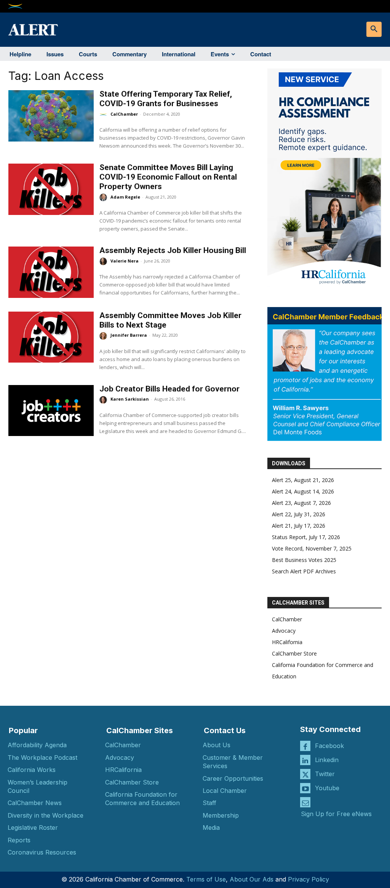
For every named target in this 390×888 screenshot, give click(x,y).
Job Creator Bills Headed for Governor (169, 388)
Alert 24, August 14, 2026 (303, 491)
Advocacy (284, 630)
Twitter (325, 774)
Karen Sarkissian (129, 399)
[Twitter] (305, 774)
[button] (374, 29)
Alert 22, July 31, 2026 (298, 514)
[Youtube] (305, 788)
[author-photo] (104, 114)
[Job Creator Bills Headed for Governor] (51, 410)
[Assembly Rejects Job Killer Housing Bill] (51, 272)
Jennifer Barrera (128, 335)
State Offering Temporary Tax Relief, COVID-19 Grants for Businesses (165, 98)
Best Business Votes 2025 (304, 559)
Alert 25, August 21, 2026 (303, 480)
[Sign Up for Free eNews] (305, 802)
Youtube (327, 788)
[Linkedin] (305, 760)
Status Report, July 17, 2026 (306, 537)
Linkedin (327, 760)
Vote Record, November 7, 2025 (312, 548)
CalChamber (124, 114)
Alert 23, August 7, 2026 (301, 502)
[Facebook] (305, 746)
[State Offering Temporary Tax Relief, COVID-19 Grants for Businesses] (51, 115)
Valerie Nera (124, 261)
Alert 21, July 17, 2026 (298, 525)
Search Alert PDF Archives (304, 571)
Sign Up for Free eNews (336, 814)
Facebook (329, 746)
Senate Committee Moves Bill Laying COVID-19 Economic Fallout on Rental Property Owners (168, 177)
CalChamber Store (294, 653)
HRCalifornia (287, 642)
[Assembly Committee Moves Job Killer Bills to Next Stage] (51, 337)
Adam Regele (125, 197)
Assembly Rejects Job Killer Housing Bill (172, 250)
